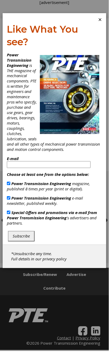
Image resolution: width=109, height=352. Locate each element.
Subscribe (21, 236)
